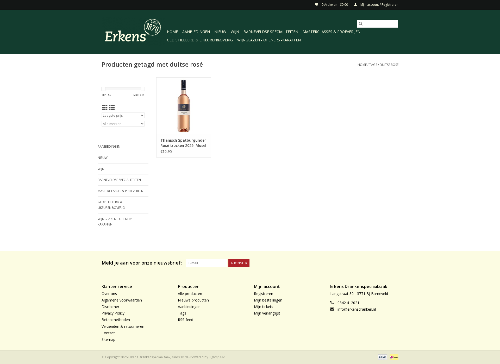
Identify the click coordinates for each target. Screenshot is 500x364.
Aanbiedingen (196, 31)
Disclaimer (110, 306)
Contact (108, 332)
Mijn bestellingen (268, 300)
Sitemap (108, 339)
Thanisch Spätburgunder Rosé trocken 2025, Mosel (183, 143)
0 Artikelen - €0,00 (335, 4)
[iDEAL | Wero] (393, 357)
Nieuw (220, 31)
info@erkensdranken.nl (357, 309)
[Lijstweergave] (112, 107)
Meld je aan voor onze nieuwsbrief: (142, 263)
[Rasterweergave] (105, 107)
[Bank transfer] (382, 357)
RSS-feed (185, 319)
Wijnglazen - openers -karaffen (269, 39)
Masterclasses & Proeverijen (331, 31)
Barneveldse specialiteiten (270, 31)
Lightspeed (217, 357)
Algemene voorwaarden (122, 300)
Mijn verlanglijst (267, 313)
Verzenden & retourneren (123, 326)
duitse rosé (389, 64)
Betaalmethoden (116, 319)
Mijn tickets (263, 306)
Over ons (109, 293)
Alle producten (190, 293)
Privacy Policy (113, 313)
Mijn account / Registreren (379, 4)
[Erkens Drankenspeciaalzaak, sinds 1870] (133, 31)
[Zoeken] (361, 24)
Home (172, 31)
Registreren (263, 293)
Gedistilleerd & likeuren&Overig (200, 39)
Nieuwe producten (193, 300)
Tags (373, 64)
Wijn (235, 31)
